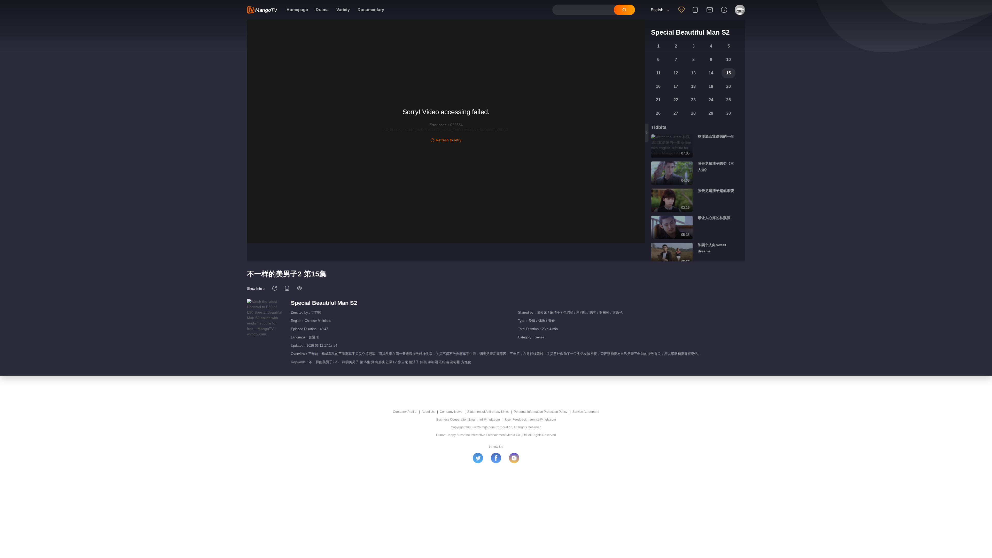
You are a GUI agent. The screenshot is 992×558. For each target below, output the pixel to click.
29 (711, 113)
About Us (428, 412)
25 (728, 100)
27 (675, 113)
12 (675, 73)
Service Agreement (585, 412)
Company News (451, 412)
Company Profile (404, 412)
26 (658, 113)
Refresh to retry (448, 140)
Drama (322, 9)
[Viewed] (724, 13)
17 (675, 86)
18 (693, 86)
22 (675, 100)
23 (693, 100)
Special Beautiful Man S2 (324, 303)
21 (658, 100)
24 (711, 100)
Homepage (297, 9)
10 (728, 59)
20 (728, 86)
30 (728, 113)
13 (693, 73)
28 (693, 113)
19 (711, 86)
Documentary (371, 9)
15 (728, 73)
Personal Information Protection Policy (540, 412)
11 (658, 73)
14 (711, 73)
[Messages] (709, 13)
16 (658, 86)
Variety (343, 9)
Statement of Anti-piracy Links (488, 412)
